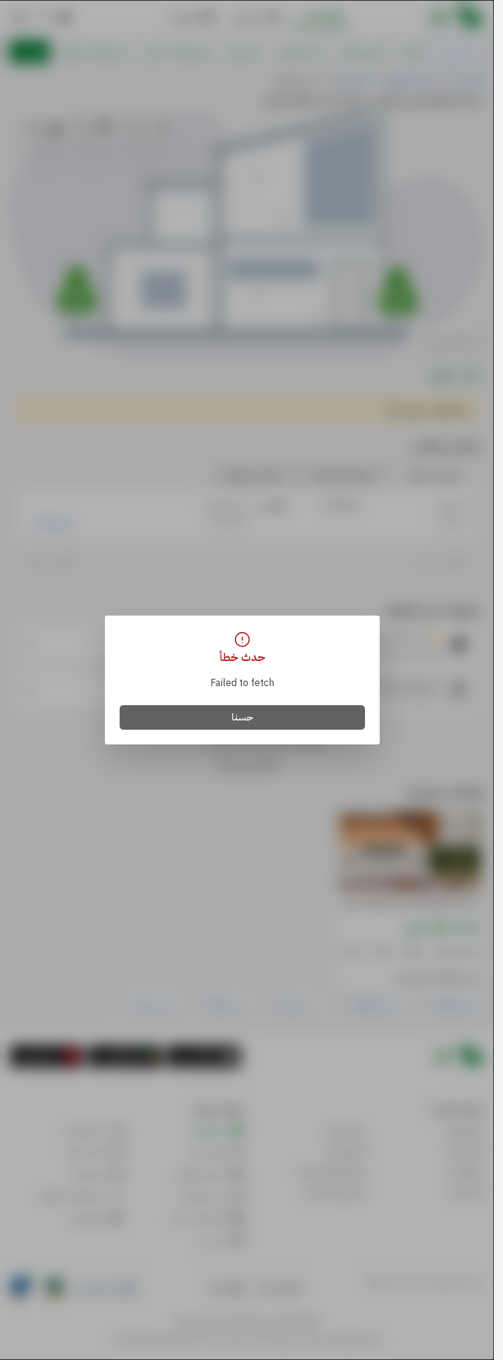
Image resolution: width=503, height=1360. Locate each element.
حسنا (242, 717)
